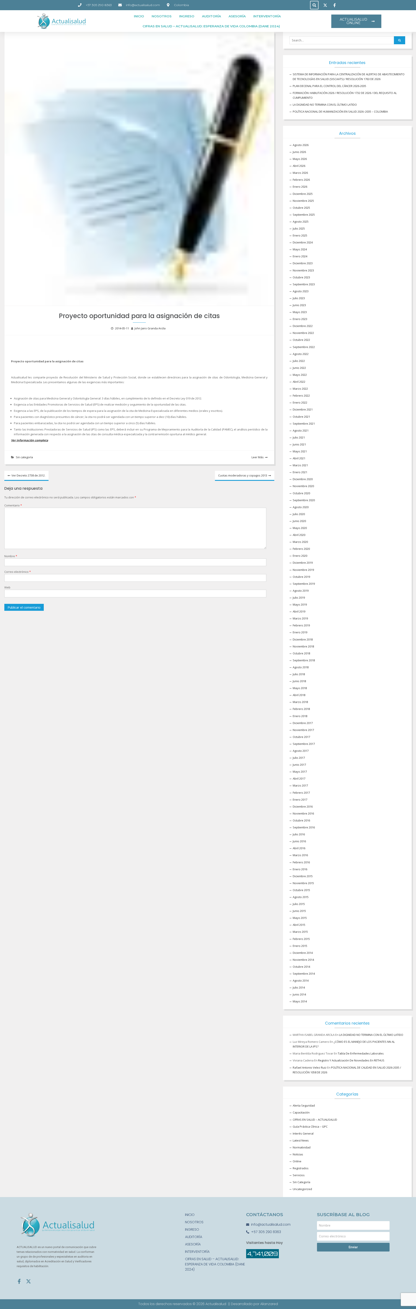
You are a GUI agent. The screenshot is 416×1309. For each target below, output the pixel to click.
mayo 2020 (300, 528)
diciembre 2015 (303, 876)
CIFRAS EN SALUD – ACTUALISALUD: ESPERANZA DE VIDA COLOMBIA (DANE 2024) (211, 26)
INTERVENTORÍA (267, 16)
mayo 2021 (300, 451)
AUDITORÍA (211, 16)
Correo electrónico (17, 572)
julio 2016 (299, 834)
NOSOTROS (162, 16)
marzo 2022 (300, 389)
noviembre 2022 (303, 333)
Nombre (10, 556)
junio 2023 (299, 305)
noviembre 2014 (303, 960)
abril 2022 (299, 382)
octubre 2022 (301, 340)
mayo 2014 (300, 1001)
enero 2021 (300, 472)
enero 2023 (300, 319)
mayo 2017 (300, 772)
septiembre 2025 (304, 215)
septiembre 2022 (304, 347)
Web (7, 587)
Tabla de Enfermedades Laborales (361, 1053)
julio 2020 (299, 514)
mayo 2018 (300, 688)
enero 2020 (300, 556)
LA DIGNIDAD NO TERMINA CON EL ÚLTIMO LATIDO (325, 105)
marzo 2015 (300, 932)
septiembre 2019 (304, 584)
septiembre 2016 (304, 827)
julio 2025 (299, 228)
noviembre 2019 (303, 570)
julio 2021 (299, 437)
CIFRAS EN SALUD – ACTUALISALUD (315, 1120)
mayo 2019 (300, 604)
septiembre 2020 (304, 500)
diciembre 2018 (303, 639)
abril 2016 (299, 848)
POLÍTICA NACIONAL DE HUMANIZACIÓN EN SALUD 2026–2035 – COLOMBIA (340, 111)
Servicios (299, 1175)
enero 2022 (300, 402)
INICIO (139, 16)
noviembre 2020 (303, 486)
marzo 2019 (300, 618)
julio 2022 (299, 361)
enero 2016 (300, 869)
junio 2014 (299, 994)
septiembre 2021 (304, 423)
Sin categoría (24, 457)
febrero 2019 (301, 625)
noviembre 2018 (303, 646)
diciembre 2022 (303, 326)
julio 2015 (299, 904)
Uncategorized (302, 1189)
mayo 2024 (300, 249)
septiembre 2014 (304, 974)
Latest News (301, 1140)
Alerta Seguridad (304, 1105)
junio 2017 (299, 765)
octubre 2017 (301, 737)
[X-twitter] (28, 1281)
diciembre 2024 (303, 242)
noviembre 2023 (303, 270)
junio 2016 (299, 841)
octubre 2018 (301, 653)
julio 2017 (299, 758)
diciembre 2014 (303, 953)
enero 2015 (300, 946)
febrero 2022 (301, 395)
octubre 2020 (301, 493)
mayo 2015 (300, 918)
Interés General (303, 1133)
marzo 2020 (300, 542)
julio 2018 (299, 674)
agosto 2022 (301, 354)
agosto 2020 (301, 507)
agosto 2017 (301, 751)
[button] (314, 5)
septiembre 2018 (304, 660)
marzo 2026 (300, 173)
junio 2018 (299, 681)
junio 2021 (299, 444)
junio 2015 (299, 911)
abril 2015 (299, 925)
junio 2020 (299, 521)
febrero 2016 (301, 862)
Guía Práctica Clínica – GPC (310, 1126)
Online (297, 1161)
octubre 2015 (301, 890)
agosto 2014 (301, 980)
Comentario (13, 505)
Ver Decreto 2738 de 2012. (28, 475)
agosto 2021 (301, 430)
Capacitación (301, 1112)
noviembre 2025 (303, 201)
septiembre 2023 (304, 284)
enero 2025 (300, 235)
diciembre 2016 (303, 806)
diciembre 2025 (303, 194)
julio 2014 (299, 987)
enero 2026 (300, 187)
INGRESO (186, 16)
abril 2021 (299, 458)
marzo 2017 (300, 785)
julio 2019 (299, 597)
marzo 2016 (300, 855)
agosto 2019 (301, 591)
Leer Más (258, 457)
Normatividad (301, 1147)
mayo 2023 (300, 312)
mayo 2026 (300, 159)
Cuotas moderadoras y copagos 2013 (242, 475)
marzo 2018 (300, 702)
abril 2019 (299, 611)
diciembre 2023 (303, 263)
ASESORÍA (237, 16)
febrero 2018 (301, 709)
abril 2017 (299, 778)
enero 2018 (300, 716)
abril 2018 (299, 695)
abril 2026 (299, 166)
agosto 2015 (301, 897)
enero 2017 (300, 799)
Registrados (301, 1168)
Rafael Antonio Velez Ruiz (310, 1067)
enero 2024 (300, 256)
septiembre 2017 (304, 744)
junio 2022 (299, 368)
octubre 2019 (301, 577)
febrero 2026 (301, 180)
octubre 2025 (301, 208)
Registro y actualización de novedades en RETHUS (351, 1060)
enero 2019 (300, 632)
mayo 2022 (300, 375)
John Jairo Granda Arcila (150, 328)
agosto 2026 (301, 145)
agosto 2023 (301, 291)
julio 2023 (299, 298)
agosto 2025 (301, 221)
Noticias (298, 1154)
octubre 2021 (301, 417)
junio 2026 (299, 152)
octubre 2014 (301, 967)
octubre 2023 (301, 277)
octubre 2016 (301, 820)
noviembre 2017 (303, 730)
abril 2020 (299, 535)
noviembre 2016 (303, 813)
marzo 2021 (300, 465)
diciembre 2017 (303, 723)
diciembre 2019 (303, 563)
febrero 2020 (301, 549)
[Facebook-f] (19, 1281)
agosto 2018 (301, 667)
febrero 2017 (301, 793)
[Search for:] (347, 40)
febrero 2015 (301, 939)
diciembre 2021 (303, 409)
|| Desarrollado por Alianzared (253, 1303)
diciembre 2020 (303, 479)
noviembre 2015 (303, 883)
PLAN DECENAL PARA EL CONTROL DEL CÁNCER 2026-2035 (329, 86)
